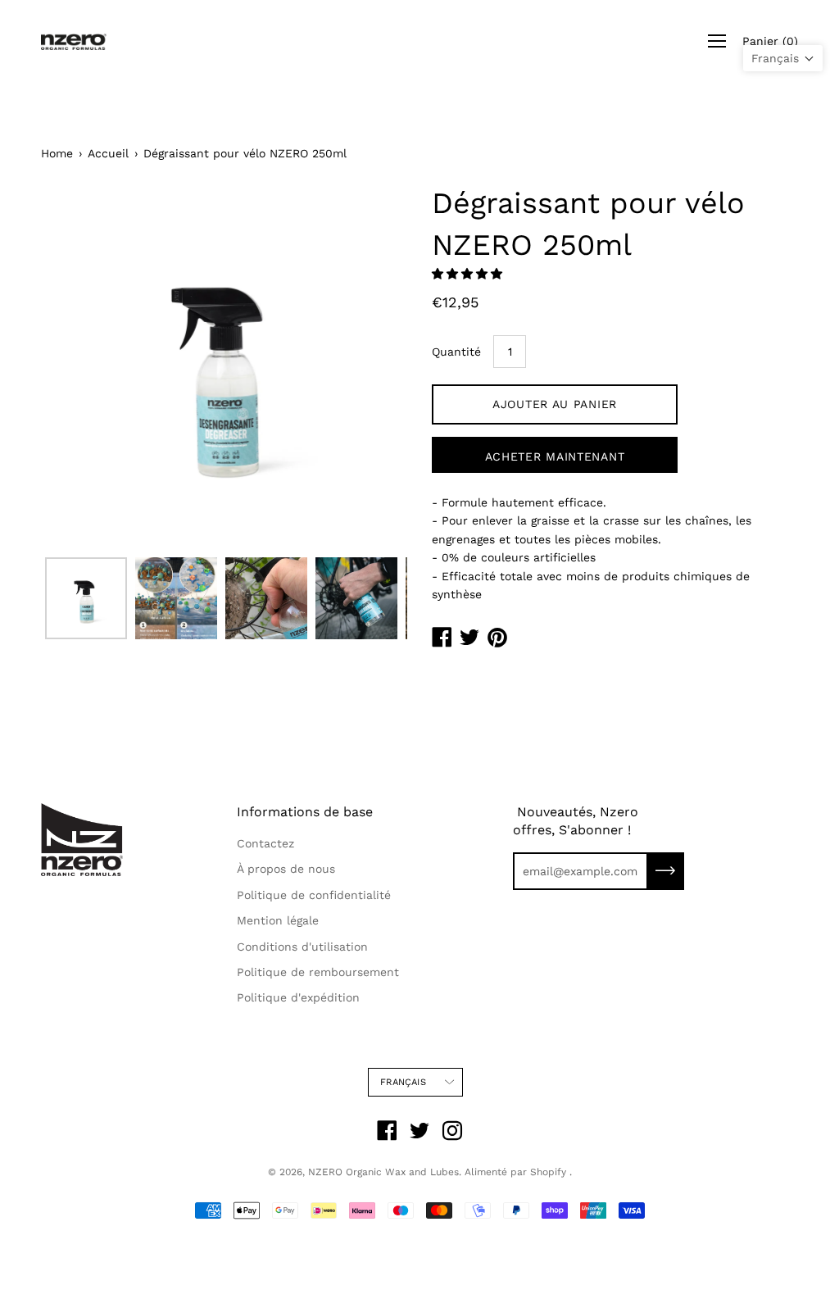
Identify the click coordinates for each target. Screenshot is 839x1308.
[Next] (366, 366)
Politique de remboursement (318, 972)
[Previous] (82, 366)
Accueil (108, 153)
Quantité (456, 351)
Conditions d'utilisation (302, 946)
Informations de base (305, 812)
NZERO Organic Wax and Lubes (383, 1172)
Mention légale (278, 920)
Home (57, 153)
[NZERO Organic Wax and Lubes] (74, 41)
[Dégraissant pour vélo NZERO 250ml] (86, 598)
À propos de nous (286, 868)
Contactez (265, 843)
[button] (469, 273)
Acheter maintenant (555, 456)
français (403, 1082)
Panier (770, 41)
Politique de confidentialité (314, 895)
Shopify (548, 1172)
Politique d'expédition (298, 997)
